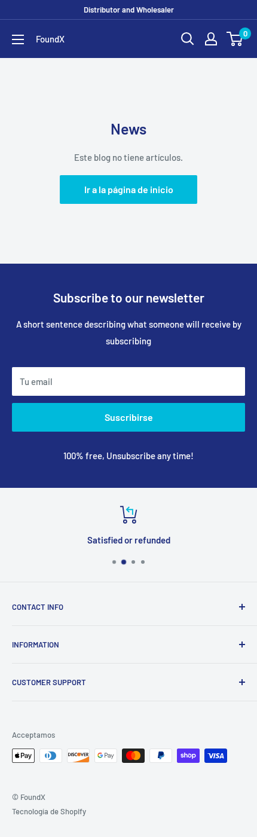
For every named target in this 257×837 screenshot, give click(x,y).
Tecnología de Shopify (49, 811)
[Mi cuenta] (211, 38)
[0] (235, 39)
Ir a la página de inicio (128, 189)
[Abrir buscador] (187, 38)
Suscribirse (129, 417)
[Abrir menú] (18, 39)
